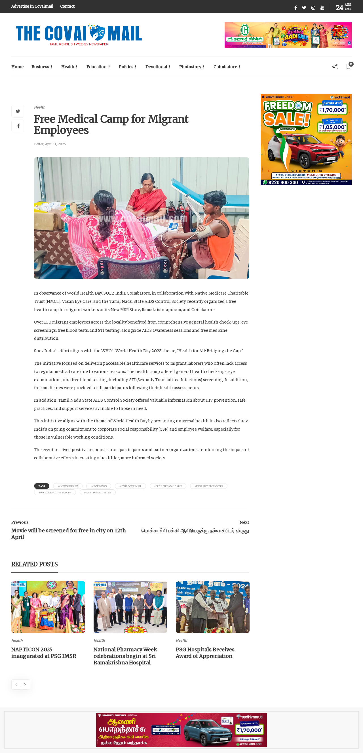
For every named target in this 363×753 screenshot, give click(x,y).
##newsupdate (68, 486)
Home (17, 66)
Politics (126, 66)
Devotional (156, 66)
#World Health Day (97, 492)
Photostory (190, 66)
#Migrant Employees (209, 486)
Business (40, 66)
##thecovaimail (130, 486)
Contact (67, 6)
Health (67, 66)
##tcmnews (99, 486)
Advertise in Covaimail (32, 6)
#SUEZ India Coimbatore (55, 492)
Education (96, 66)
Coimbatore (225, 66)
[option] (48, 621)
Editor (38, 144)
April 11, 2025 (55, 144)
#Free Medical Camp (168, 486)
